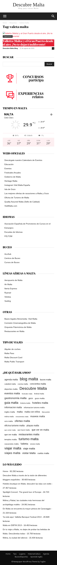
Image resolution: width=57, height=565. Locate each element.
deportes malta (11, 389)
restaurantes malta (29, 434)
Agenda (46, 554)
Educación (9, 164)
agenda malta (11, 379)
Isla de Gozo (9, 189)
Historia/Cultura (34, 554)
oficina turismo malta (14, 425)
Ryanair (7, 293)
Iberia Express (10, 288)
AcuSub (7, 254)
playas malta (33, 425)
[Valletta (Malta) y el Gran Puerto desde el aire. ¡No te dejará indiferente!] (28, 35)
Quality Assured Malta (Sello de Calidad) (22, 202)
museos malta (37, 416)
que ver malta (10, 434)
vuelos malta (43, 453)
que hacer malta (24, 430)
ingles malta (9, 412)
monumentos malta (22, 416)
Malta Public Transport (14, 362)
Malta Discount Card (13, 357)
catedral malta (10, 384)
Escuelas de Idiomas (13, 232)
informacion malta (13, 407)
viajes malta (12, 452)
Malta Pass (9, 353)
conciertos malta (38, 384)
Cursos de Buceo (12, 262)
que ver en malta (40, 429)
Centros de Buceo (12, 258)
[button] (53, 16)
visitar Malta (29, 453)
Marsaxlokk (46, 412)
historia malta (25, 403)
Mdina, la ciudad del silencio (15, 538)
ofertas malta (22, 420)
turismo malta (28, 438)
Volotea (7, 297)
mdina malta (9, 417)
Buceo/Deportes (21, 557)
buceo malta (45, 379)
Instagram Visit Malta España (17, 185)
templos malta (10, 439)
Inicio (5, 23)
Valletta (24, 443)
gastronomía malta (15, 398)
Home (5, 471)
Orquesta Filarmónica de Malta (18, 327)
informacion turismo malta (34, 407)
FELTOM (8, 236)
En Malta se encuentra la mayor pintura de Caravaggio (27, 509)
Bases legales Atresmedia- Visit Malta (20, 319)
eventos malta (12, 393)
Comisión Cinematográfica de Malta (20, 323)
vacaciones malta (11, 444)
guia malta (11, 402)
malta (20, 411)
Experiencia (8, 36)
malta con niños (32, 411)
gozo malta (40, 398)
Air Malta (8, 284)
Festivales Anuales (12, 173)
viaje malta (29, 448)
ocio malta (8, 421)
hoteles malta (40, 402)
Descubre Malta (33, 388)
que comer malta (10, 430)
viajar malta (12, 448)
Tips (14, 554)
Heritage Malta (10, 181)
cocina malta (23, 384)
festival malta (39, 394)
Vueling (7, 301)
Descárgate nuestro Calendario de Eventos (23, 160)
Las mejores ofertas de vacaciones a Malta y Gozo (26, 193)
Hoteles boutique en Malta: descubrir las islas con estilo (27, 484)
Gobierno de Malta (12, 177)
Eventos (7, 168)
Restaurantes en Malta (14, 331)
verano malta (35, 444)
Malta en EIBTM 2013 (12, 525)
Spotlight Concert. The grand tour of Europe (22, 492)
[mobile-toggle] (4, 16)
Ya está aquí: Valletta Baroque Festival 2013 (22, 517)
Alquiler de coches (12, 349)
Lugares (22, 554)
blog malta (29, 378)
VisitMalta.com (10, 206)
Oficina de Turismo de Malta (16, 197)
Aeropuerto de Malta (13, 280)
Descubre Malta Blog (10, 48)
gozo (30, 398)
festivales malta (27, 394)
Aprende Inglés (36, 557)
